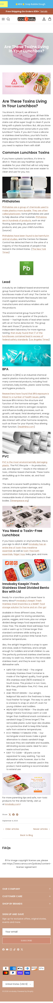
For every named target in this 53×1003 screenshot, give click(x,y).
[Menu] (3, 19)
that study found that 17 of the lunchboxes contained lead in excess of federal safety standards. (22, 336)
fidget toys (19, 554)
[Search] (9, 19)
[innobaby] (26, 19)
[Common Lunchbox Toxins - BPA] (26, 365)
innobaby (13, 991)
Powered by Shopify (25, 991)
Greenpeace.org (19, 500)
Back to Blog (26, 835)
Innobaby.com (12, 804)
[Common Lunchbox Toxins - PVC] (26, 452)
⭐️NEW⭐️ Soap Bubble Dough (30, 4)
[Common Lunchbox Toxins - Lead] (26, 278)
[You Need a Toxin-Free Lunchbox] (26, 794)
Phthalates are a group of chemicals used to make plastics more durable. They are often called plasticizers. (25, 210)
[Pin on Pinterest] (17, 814)
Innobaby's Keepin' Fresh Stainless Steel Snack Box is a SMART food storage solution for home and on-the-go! (24, 604)
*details (43, 11)
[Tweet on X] (10, 814)
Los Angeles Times (39, 339)
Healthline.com (26, 426)
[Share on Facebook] (13, 814)
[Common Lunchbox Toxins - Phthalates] (26, 197)
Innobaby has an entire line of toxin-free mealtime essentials (24, 547)
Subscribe (26, 940)
